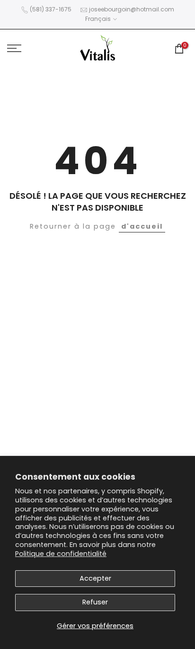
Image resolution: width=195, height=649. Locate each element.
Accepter (95, 578)
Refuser (95, 602)
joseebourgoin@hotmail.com (131, 9)
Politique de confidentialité (60, 553)
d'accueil (142, 226)
